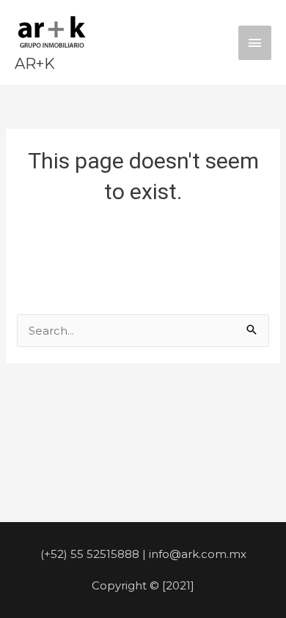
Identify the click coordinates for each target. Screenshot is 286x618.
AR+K (35, 63)
